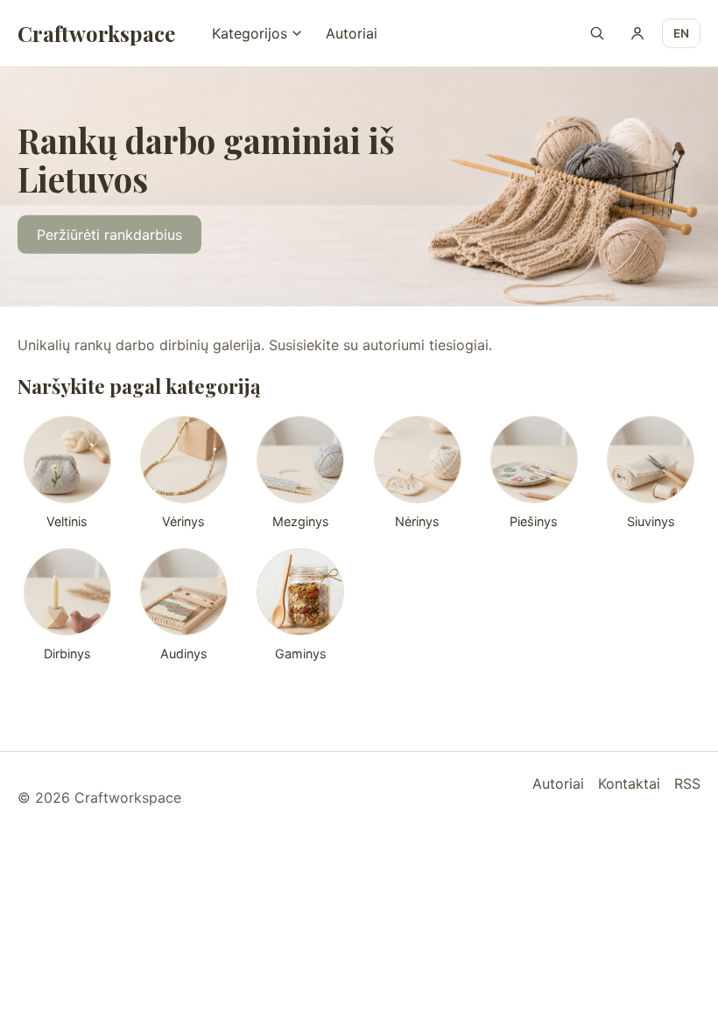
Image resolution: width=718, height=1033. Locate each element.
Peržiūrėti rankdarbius (109, 234)
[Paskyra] (637, 33)
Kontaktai (629, 783)
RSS (687, 783)
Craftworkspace (96, 33)
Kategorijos (249, 33)
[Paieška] (597, 33)
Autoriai (351, 33)
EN (681, 33)
